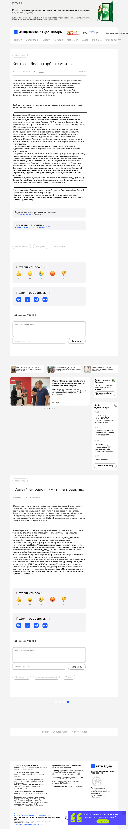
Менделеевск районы (46, 677)
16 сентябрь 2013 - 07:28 (21, 72)
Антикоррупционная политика (27, 814)
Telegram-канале (25, 214)
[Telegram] (36, 299)
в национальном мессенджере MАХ (32, 227)
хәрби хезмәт (59, 246)
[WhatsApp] (45, 299)
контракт (40, 246)
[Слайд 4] (52, 408)
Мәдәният (72, 39)
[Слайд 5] (54, 408)
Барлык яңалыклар (105, 466)
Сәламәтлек (32, 39)
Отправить (77, 341)
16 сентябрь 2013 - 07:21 (21, 497)
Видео (85, 39)
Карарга (102, 821)
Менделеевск (21, 246)
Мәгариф (58, 39)
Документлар (60, 731)
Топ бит (44, 731)
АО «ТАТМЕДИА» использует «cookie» (30, 815)
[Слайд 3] (49, 408)
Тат (97, 33)
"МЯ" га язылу (113, 39)
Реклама (97, 39)
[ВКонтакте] (18, 299)
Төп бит (18, 39)
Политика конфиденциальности (28, 824)
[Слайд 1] (44, 408)
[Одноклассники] (27, 299)
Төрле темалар (79, 731)
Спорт (46, 39)
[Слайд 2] (47, 408)
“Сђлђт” (69, 677)
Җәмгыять (20, 55)
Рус (85, 33)
